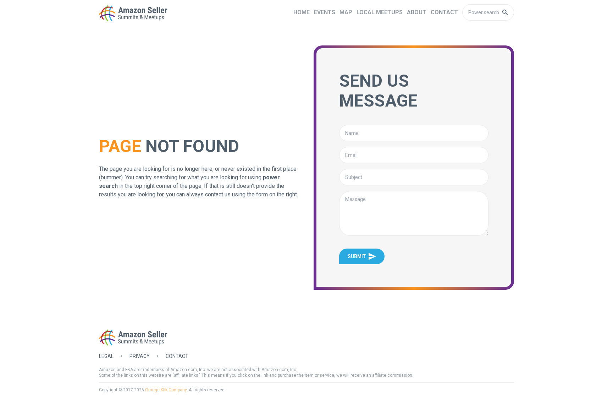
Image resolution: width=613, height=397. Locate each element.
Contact (177, 356)
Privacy (139, 356)
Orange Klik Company (166, 389)
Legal (106, 356)
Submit (357, 256)
